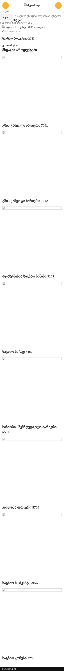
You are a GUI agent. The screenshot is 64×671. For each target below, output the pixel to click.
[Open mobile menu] (5, 5)
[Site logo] (32, 5)
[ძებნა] (58, 5)
